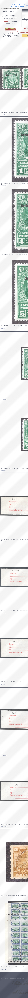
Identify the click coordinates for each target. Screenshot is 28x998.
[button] (17, 43)
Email (8, 34)
